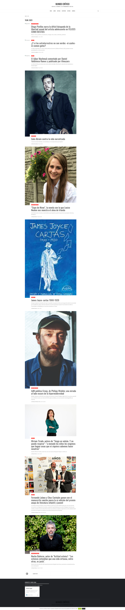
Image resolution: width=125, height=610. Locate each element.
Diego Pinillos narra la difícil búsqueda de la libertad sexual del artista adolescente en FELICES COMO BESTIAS (53, 29)
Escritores (64, 11)
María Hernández (35, 36)
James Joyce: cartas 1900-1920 (45, 300)
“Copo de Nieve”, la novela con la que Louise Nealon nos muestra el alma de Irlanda (50, 209)
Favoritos (33, 23)
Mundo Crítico (62, 3)
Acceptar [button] (80, 608)
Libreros (73, 11)
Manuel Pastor (34, 216)
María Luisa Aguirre (35, 52)
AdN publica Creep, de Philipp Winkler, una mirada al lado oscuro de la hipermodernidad (53, 392)
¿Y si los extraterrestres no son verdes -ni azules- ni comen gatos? (53, 44)
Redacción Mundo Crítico (36, 401)
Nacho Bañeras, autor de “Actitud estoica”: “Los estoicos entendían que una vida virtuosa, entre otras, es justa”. (52, 558)
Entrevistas (33, 136)
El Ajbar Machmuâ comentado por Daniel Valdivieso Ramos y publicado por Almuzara (50, 60)
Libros (54, 11)
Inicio (51, 11)
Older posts (35, 573)
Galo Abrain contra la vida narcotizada (48, 139)
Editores (68, 11)
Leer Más (84, 608)
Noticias (58, 11)
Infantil (33, 438)
